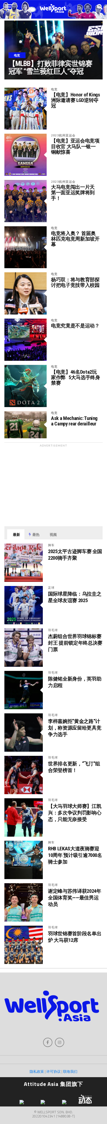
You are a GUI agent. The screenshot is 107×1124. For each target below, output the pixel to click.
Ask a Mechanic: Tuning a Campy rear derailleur (74, 421)
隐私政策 (37, 1071)
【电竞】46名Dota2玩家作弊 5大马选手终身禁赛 (75, 377)
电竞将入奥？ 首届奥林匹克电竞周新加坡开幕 (75, 239)
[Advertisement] (53, 484)
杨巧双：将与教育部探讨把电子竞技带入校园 (75, 282)
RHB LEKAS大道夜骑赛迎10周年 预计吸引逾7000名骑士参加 (75, 855)
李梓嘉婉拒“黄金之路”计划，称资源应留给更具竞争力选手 (74, 727)
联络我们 (70, 1071)
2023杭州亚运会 (63, 135)
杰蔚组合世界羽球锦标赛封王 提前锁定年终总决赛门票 (75, 642)
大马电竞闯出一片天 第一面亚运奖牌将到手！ (73, 192)
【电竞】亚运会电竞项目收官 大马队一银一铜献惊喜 (75, 146)
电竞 (54, 89)
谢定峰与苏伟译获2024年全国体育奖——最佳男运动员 (74, 897)
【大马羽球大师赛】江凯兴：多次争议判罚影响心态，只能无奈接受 (74, 812)
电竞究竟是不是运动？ (75, 325)
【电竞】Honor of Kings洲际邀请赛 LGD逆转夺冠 (75, 100)
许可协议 (53, 1071)
